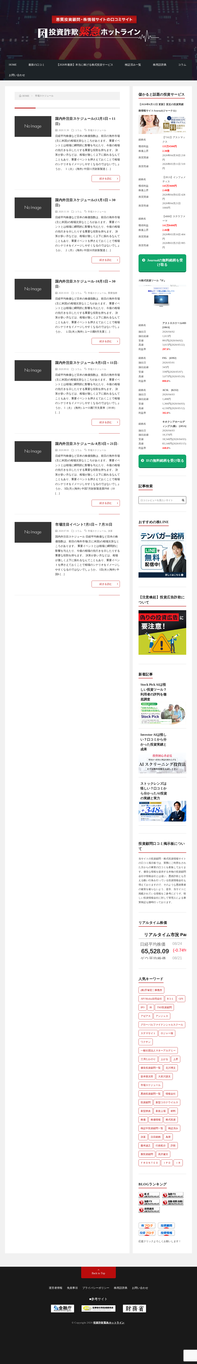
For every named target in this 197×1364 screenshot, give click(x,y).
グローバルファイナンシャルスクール (162, 1024)
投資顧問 (146, 1102)
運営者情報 (55, 1287)
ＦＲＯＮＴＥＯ (149, 1162)
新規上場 (161, 1111)
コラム (182, 64)
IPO (142, 1007)
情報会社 (171, 1093)
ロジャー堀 (167, 1033)
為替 (168, 1136)
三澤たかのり (148, 1059)
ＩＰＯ (167, 1162)
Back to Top (98, 1273)
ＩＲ (178, 1162)
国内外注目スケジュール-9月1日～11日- (87, 363)
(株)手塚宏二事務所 (151, 990)
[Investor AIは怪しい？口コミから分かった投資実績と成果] (162, 764)
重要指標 (112, 293)
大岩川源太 (164, 1076)
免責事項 (72, 1287)
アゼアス (146, 1016)
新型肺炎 (146, 1111)
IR (150, 1007)
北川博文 (171, 1067)
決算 (110, 531)
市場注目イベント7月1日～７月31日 (83, 524)
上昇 (175, 1059)
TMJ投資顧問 (164, 1007)
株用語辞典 (159, 64)
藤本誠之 (146, 1145)
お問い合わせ (17, 75)
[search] (183, 500)
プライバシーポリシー (95, 1287)
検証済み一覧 (133, 64)
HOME (13, 64)
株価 (143, 1119)
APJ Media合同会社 (151, 998)
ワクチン (146, 1041)
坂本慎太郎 (147, 1076)
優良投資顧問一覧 (151, 1067)
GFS (181, 998)
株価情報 (156, 1119)
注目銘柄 (156, 1136)
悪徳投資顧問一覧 (151, 1093)
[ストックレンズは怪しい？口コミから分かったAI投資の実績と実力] (162, 813)
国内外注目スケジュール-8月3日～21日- (87, 444)
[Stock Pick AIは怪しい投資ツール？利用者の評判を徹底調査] (162, 715)
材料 (173, 1111)
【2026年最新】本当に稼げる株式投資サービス (85, 64)
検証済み (173, 1128)
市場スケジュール (97, 130)
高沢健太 (163, 1154)
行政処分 (161, 1145)
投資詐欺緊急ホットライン (108, 1322)
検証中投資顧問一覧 (152, 1128)
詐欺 (173, 1145)
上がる (164, 1059)
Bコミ (170, 998)
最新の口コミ (36, 64)
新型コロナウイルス (167, 1102)
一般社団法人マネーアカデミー (158, 1050)
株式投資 (171, 1119)
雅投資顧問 (147, 1154)
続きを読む (105, 178)
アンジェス (162, 1016)
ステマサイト (148, 1033)
